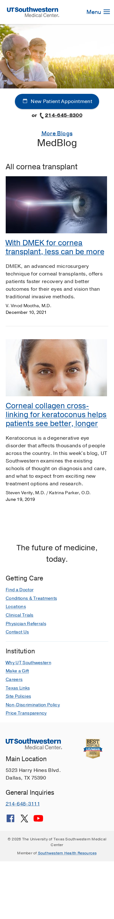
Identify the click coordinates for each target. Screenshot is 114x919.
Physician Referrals (26, 624)
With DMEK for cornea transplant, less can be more (55, 247)
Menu (94, 12)
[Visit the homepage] (33, 11)
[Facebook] (10, 820)
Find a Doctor (20, 590)
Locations (16, 607)
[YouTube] (38, 820)
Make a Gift (17, 671)
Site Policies (18, 696)
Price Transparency (26, 713)
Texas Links (18, 688)
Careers (14, 679)
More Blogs (57, 133)
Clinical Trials (20, 615)
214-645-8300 (63, 115)
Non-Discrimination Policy (33, 705)
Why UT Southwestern (28, 663)
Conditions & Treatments (31, 598)
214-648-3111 (23, 803)
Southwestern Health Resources (67, 853)
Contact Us (17, 632)
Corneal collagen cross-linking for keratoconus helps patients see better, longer (56, 415)
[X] (24, 820)
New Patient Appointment (60, 101)
